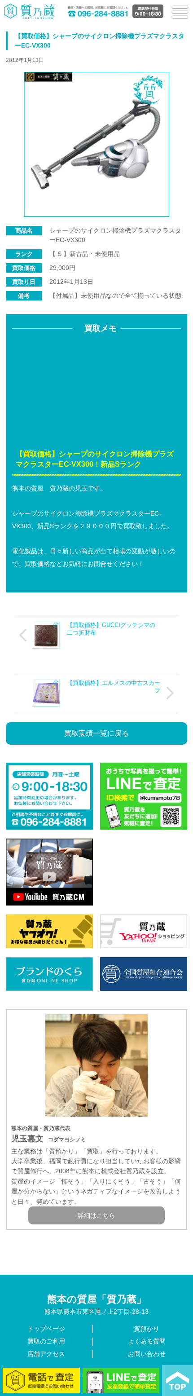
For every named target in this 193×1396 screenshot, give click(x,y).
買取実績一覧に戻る (96, 733)
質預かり (146, 1328)
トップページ (46, 1328)
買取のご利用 (46, 1341)
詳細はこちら (96, 1215)
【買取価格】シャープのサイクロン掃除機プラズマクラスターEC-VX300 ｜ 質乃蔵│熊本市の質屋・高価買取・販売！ (29, 11)
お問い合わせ (147, 1353)
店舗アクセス (46, 1353)
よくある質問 (147, 1341)
